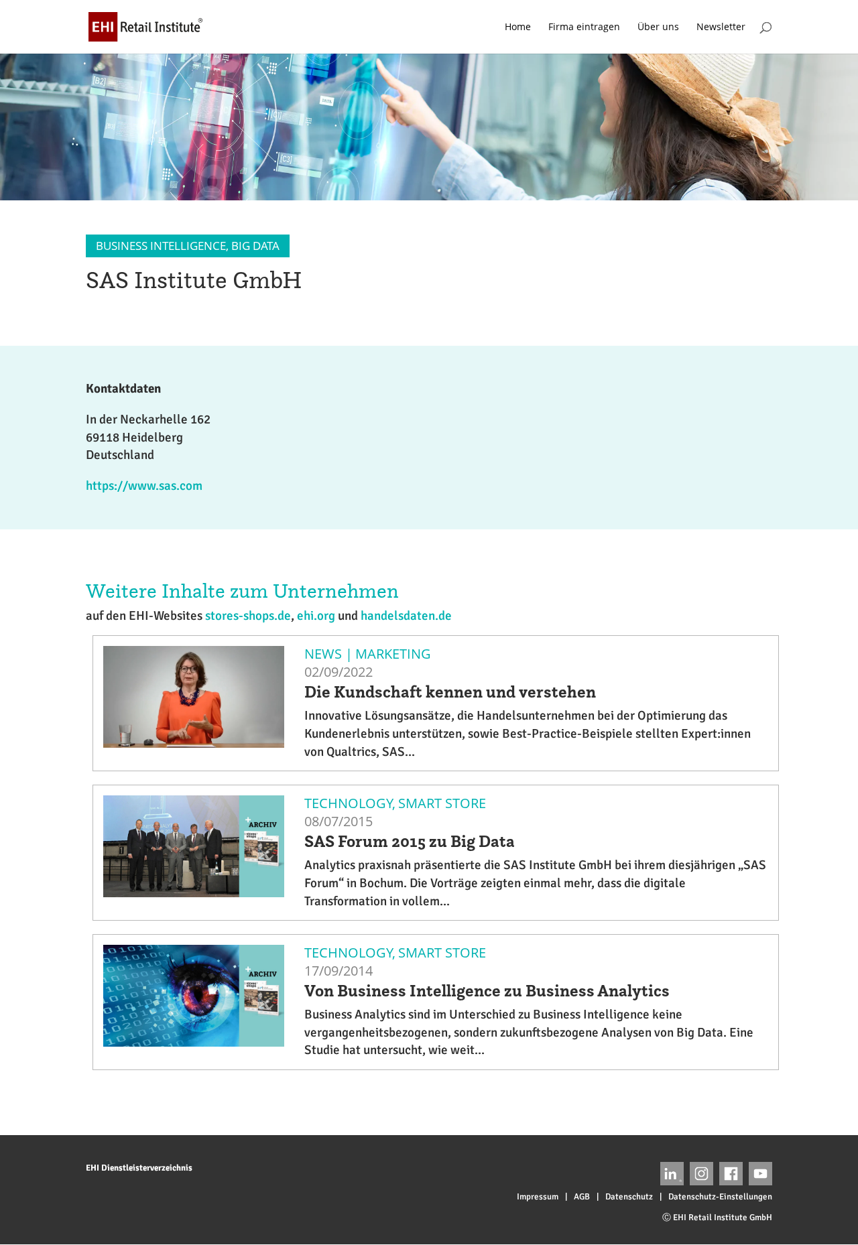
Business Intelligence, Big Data (188, 245)
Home (518, 27)
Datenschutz (629, 1196)
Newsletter (720, 27)
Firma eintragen (584, 27)
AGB (582, 1196)
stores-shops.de (248, 616)
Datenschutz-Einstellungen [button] (720, 1196)
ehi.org (316, 616)
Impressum (537, 1196)
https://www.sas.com (144, 486)
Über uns (658, 27)
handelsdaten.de (406, 616)
